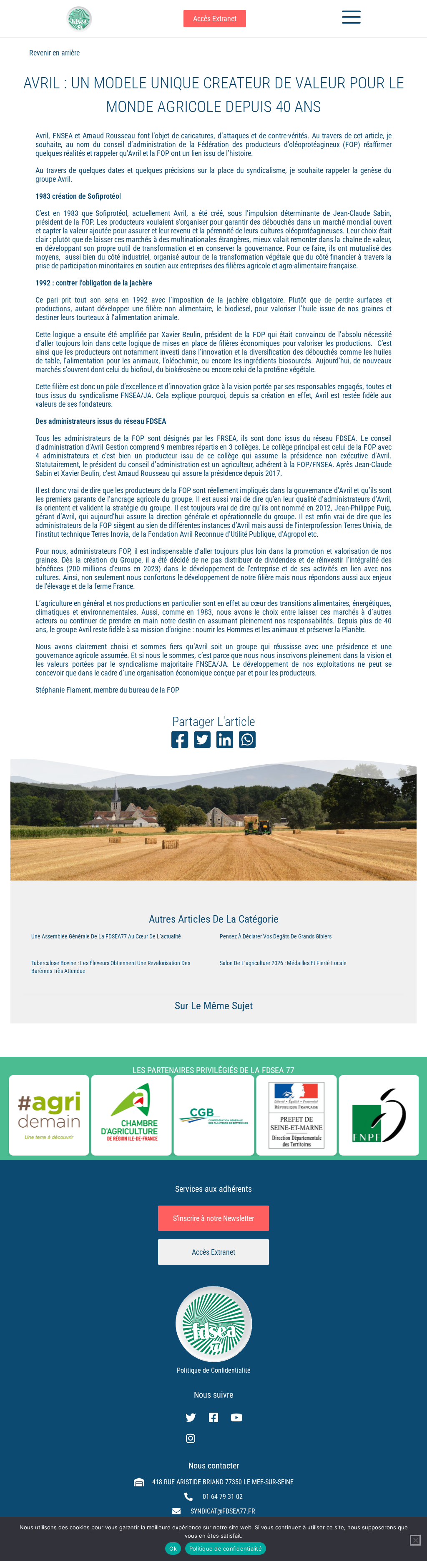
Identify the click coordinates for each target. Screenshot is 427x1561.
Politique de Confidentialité (214, 1370)
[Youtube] (236, 1417)
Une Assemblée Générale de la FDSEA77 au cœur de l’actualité (106, 936)
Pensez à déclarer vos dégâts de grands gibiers (276, 936)
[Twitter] (190, 1417)
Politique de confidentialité (225, 1548)
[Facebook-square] (213, 1417)
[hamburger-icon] (348, 18)
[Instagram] (190, 1438)
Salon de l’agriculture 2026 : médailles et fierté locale (283, 963)
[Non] (415, 1540)
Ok (173, 1548)
